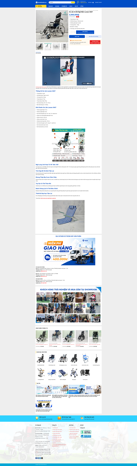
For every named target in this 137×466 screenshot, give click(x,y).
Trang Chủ (50, 6)
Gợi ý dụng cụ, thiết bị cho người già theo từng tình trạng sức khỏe (43, 396)
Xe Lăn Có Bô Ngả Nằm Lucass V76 (42, 344)
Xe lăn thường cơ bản (52, 365)
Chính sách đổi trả (56, 433)
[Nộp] (73, 2)
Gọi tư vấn (77, 36)
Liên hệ (54, 442)
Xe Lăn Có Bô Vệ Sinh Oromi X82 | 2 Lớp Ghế (55, 345)
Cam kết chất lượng (56, 440)
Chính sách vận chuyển (57, 429)
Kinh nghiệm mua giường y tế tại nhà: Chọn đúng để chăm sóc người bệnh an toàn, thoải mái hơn (60, 396)
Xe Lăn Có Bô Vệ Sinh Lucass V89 (94, 344)
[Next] (66, 26)
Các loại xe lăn (73, 427)
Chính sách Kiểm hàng (57, 437)
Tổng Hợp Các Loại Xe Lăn (80, 10)
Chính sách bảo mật (57, 439)
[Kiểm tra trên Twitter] (40, 458)
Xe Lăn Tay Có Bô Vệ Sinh (92, 10)
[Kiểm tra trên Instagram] (38, 458)
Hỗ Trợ (82, 6)
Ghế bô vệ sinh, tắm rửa (74, 429)
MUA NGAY (85, 31)
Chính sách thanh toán (57, 431)
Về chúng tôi (55, 427)
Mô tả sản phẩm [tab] (38, 53)
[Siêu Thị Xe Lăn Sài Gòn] (41, 2)
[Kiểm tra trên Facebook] (36, 458)
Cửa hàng (57, 6)
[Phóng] (37, 41)
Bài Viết (76, 6)
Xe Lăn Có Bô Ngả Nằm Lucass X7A (68, 344)
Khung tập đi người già (74, 431)
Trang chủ (71, 10)
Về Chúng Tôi (64, 6)
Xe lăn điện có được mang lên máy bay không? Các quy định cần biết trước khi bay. (77, 396)
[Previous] (38, 26)
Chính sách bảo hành (57, 435)
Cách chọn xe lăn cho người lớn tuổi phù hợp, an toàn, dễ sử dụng (92, 396)
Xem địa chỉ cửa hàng (93, 36)
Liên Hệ (70, 6)
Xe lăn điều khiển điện (40, 365)
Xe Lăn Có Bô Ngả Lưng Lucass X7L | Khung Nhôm (82, 345)
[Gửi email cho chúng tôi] (42, 458)
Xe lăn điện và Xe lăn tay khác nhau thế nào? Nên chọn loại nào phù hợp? (44, 410)
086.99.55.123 (44, 271)
